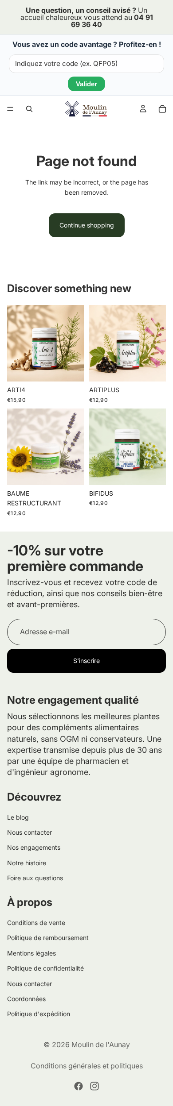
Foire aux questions (35, 878)
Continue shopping (86, 225)
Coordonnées (26, 998)
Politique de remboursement (48, 937)
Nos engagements (33, 848)
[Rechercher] (29, 109)
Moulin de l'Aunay (100, 1044)
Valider (86, 84)
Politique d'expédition (38, 1013)
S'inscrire (86, 660)
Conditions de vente (36, 922)
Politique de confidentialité (45, 968)
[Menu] (10, 109)
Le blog (18, 817)
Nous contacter (29, 832)
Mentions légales (31, 953)
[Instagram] (94, 1086)
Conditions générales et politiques (87, 1065)
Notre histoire (26, 863)
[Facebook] (78, 1086)
